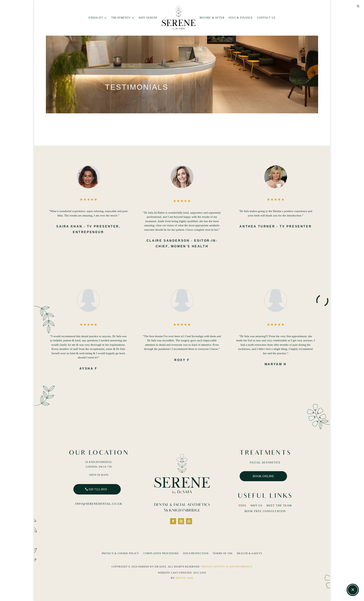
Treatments (121, 17)
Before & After (212, 17)
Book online (263, 476)
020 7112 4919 (98, 489)
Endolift (96, 17)
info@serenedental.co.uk (98, 503)
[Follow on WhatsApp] (189, 521)
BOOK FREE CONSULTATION (265, 511)
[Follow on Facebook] (173, 521)
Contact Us (266, 17)
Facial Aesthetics (265, 462)
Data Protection (196, 553)
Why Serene (148, 17)
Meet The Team (279, 505)
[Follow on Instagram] (181, 521)
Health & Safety (249, 553)
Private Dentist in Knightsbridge (227, 566)
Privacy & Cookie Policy (120, 553)
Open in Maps (99, 474)
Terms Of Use (223, 553)
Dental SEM (184, 578)
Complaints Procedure (161, 553)
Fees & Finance (241, 17)
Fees (242, 505)
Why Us (256, 505)
